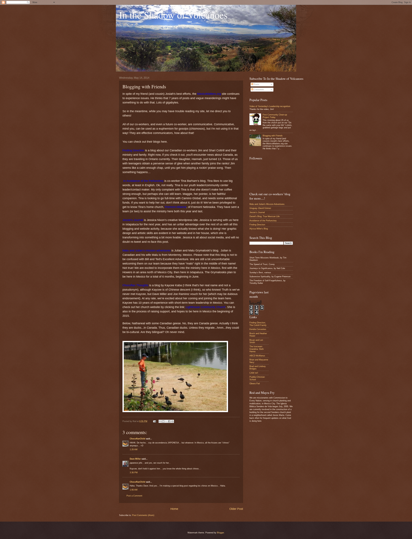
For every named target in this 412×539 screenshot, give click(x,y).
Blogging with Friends (273, 135)
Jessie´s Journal (257, 212)
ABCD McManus (257, 355)
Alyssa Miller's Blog (258, 228)
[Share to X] (166, 421)
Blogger (220, 532)
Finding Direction (257, 224)
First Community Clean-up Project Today (275, 115)
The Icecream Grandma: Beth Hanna (256, 349)
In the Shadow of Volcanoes (173, 14)
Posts (256, 84)
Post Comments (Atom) (143, 515)
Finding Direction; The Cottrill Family (258, 323)
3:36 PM (134, 472)
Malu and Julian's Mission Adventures (267, 204)
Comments (258, 89)
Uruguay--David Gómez (260, 208)
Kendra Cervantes (257, 329)
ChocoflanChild (137, 438)
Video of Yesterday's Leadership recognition (269, 106)
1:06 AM (133, 490)
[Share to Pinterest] (172, 421)
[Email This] (160, 421)
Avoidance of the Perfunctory (263, 220)
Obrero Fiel (254, 383)
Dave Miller (135, 459)
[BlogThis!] (163, 421)
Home (174, 508)
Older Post (236, 508)
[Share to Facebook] (169, 421)
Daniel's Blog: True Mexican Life (264, 216)
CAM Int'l (253, 373)
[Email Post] (154, 421)
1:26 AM (133, 449)
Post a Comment (134, 496)
